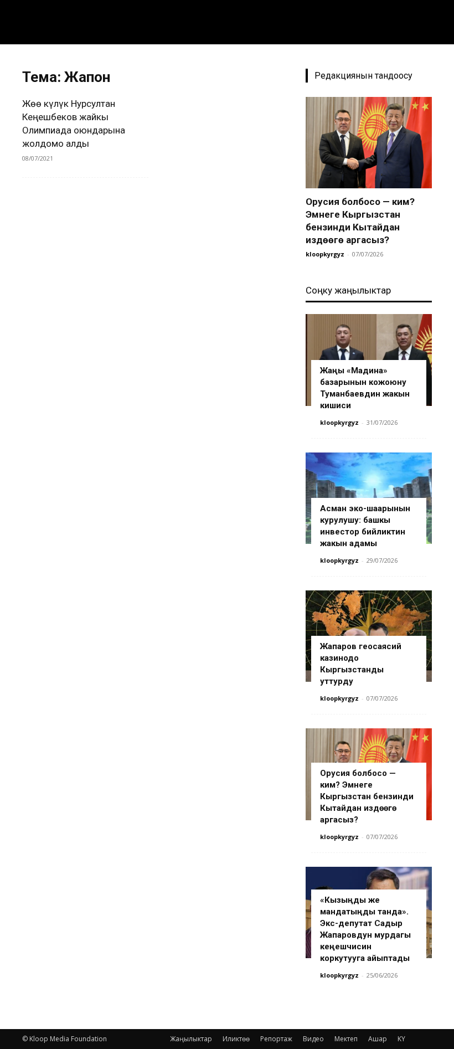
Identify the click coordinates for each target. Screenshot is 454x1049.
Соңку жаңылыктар (348, 290)
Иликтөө (236, 1038)
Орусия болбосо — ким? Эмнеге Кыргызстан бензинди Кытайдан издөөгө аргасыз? (367, 796)
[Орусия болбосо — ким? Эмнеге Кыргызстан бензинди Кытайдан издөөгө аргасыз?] (369, 142)
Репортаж (276, 1038)
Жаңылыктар (191, 1038)
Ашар (377, 1038)
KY (401, 1038)
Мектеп (346, 1038)
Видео (313, 1038)
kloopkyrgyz (325, 254)
